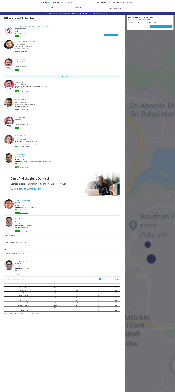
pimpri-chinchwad (133, 22)
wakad (144, 22)
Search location (132, 26)
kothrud (157, 22)
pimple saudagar (150, 22)
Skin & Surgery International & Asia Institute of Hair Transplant (33, 26)
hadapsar (140, 22)
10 (115, 279)
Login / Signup (130, 2)
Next (118, 279)
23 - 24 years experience (20, 29)
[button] (52, 14)
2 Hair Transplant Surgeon (20, 28)
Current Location (161, 26)
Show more (8, 256)
